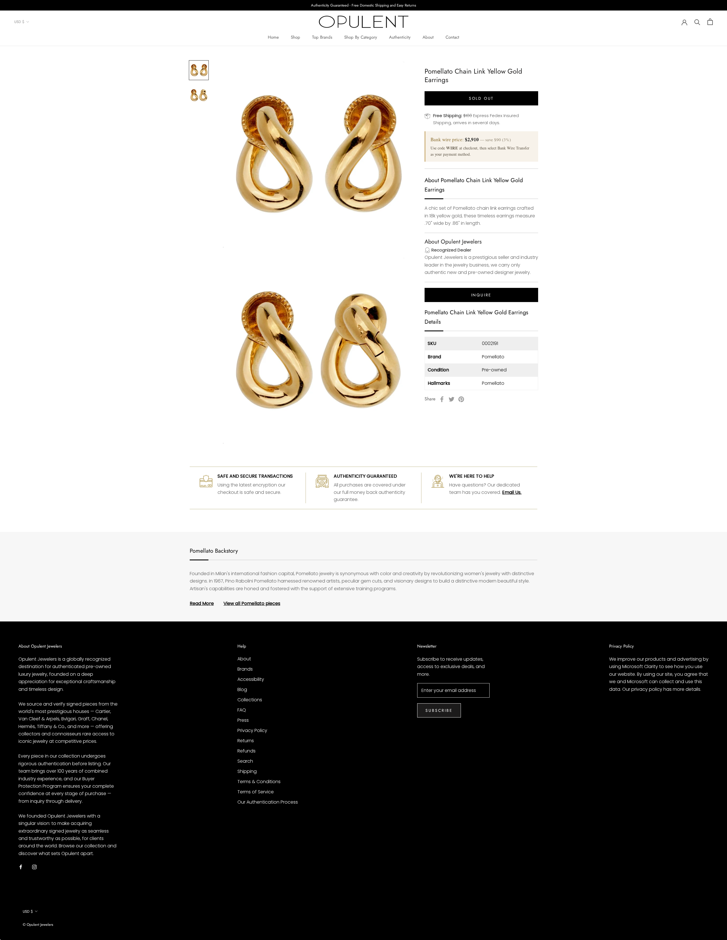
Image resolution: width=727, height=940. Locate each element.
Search (245, 761)
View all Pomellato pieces (251, 603)
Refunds (246, 751)
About (428, 37)
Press (243, 720)
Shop (295, 37)
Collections (249, 699)
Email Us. (511, 492)
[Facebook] (442, 399)
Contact (452, 37)
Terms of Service (255, 792)
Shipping (247, 771)
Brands (245, 669)
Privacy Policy (252, 730)
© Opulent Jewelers (38, 924)
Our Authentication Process (267, 802)
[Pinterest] (461, 399)
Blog (242, 689)
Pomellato (493, 356)
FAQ (241, 710)
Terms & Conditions (259, 781)
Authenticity (400, 37)
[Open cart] (710, 21)
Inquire (481, 295)
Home (273, 37)
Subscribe (438, 710)
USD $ (19, 22)
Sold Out (481, 98)
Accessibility (250, 679)
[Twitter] (451, 399)
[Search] (697, 22)
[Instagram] (34, 866)
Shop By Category (360, 37)
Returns (245, 740)
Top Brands (322, 37)
